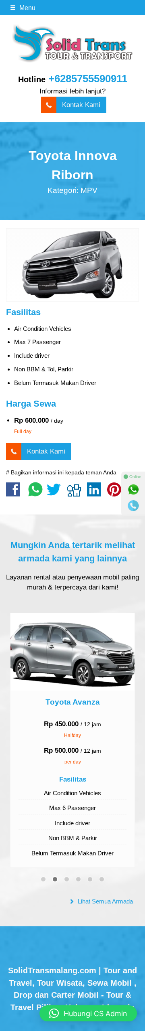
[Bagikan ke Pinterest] (116, 493)
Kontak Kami (81, 105)
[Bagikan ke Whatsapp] (35, 493)
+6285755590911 (87, 78)
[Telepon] (133, 506)
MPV (89, 190)
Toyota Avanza (73, 702)
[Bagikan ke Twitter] (56, 493)
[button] (88, 1013)
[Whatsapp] (133, 490)
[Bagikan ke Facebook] (15, 493)
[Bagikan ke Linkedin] (96, 493)
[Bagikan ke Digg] (76, 493)
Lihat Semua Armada (104, 901)
